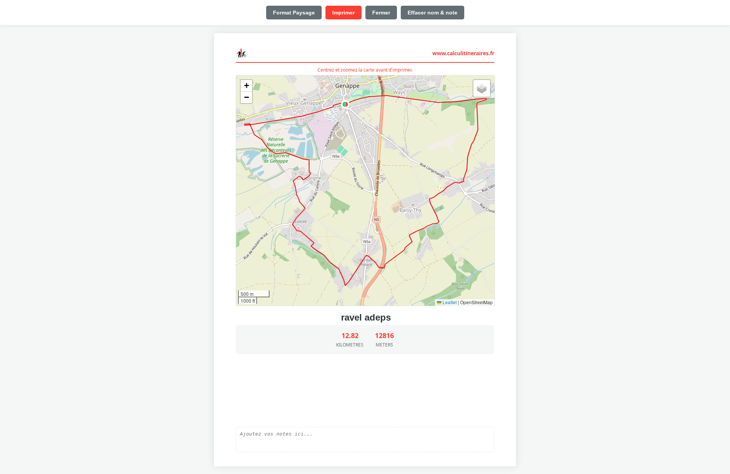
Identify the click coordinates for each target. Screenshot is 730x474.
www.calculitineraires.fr (463, 53)
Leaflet (449, 302)
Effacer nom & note (432, 13)
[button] (345, 104)
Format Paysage (294, 13)
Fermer (381, 13)
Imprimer (343, 13)
